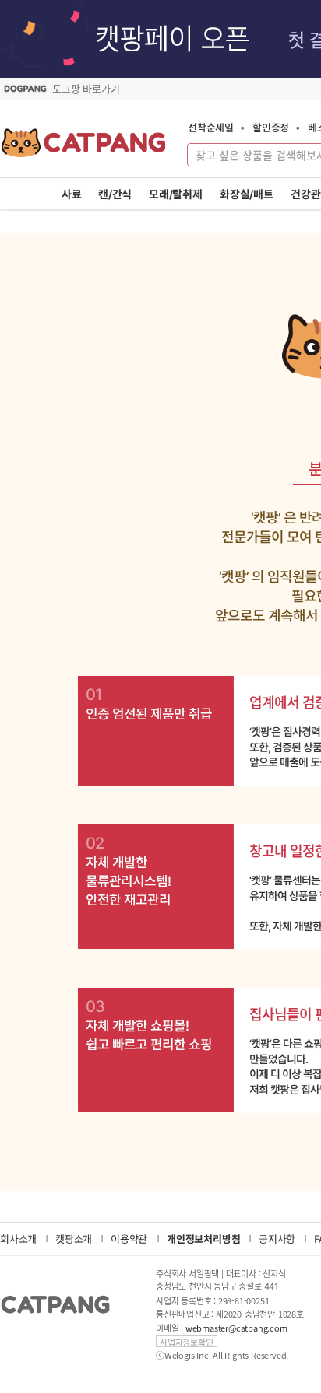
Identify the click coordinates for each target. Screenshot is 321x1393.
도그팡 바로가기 (85, 88)
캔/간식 (115, 194)
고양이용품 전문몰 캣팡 (84, 148)
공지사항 (277, 1238)
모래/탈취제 (176, 194)
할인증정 (270, 127)
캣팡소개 (73, 1238)
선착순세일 (211, 127)
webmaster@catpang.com (236, 1328)
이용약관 (129, 1238)
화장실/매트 (246, 194)
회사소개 (18, 1238)
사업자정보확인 (186, 1341)
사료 (72, 194)
